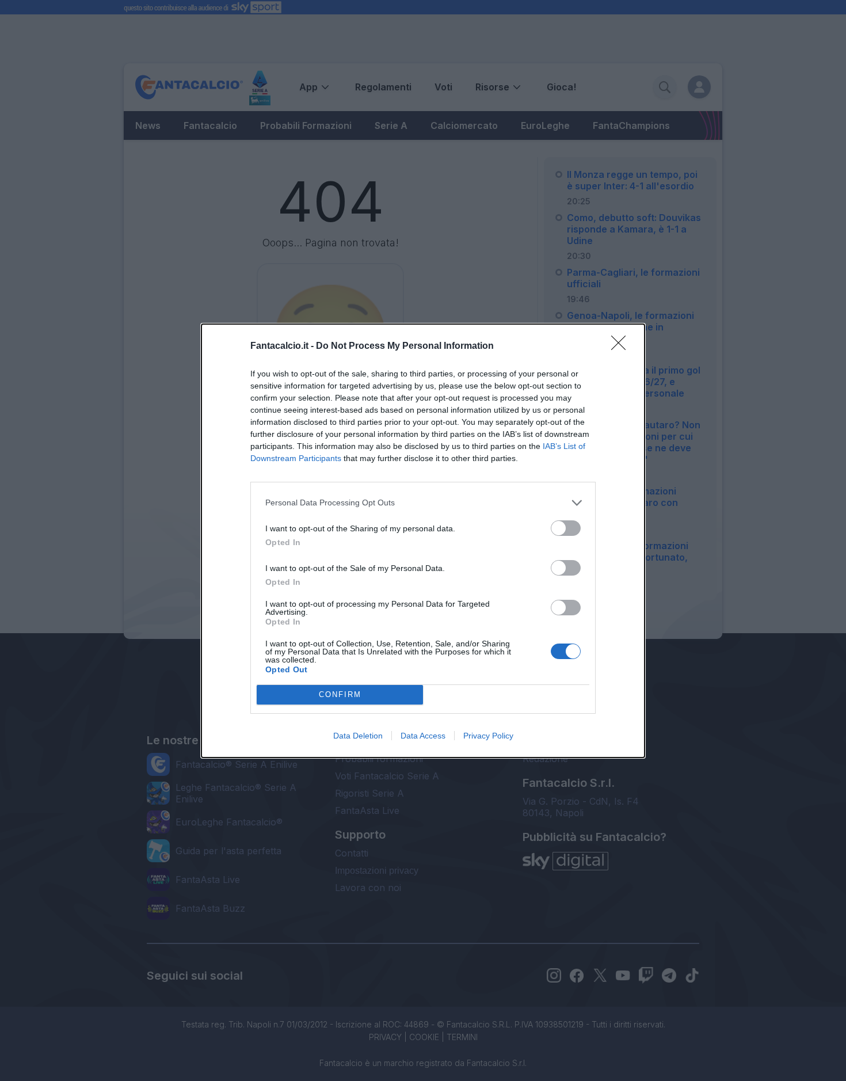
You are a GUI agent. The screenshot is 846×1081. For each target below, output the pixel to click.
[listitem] (423, 503)
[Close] (622, 346)
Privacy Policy (488, 735)
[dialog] (423, 541)
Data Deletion (358, 735)
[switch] (566, 528)
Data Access (423, 735)
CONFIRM (340, 694)
